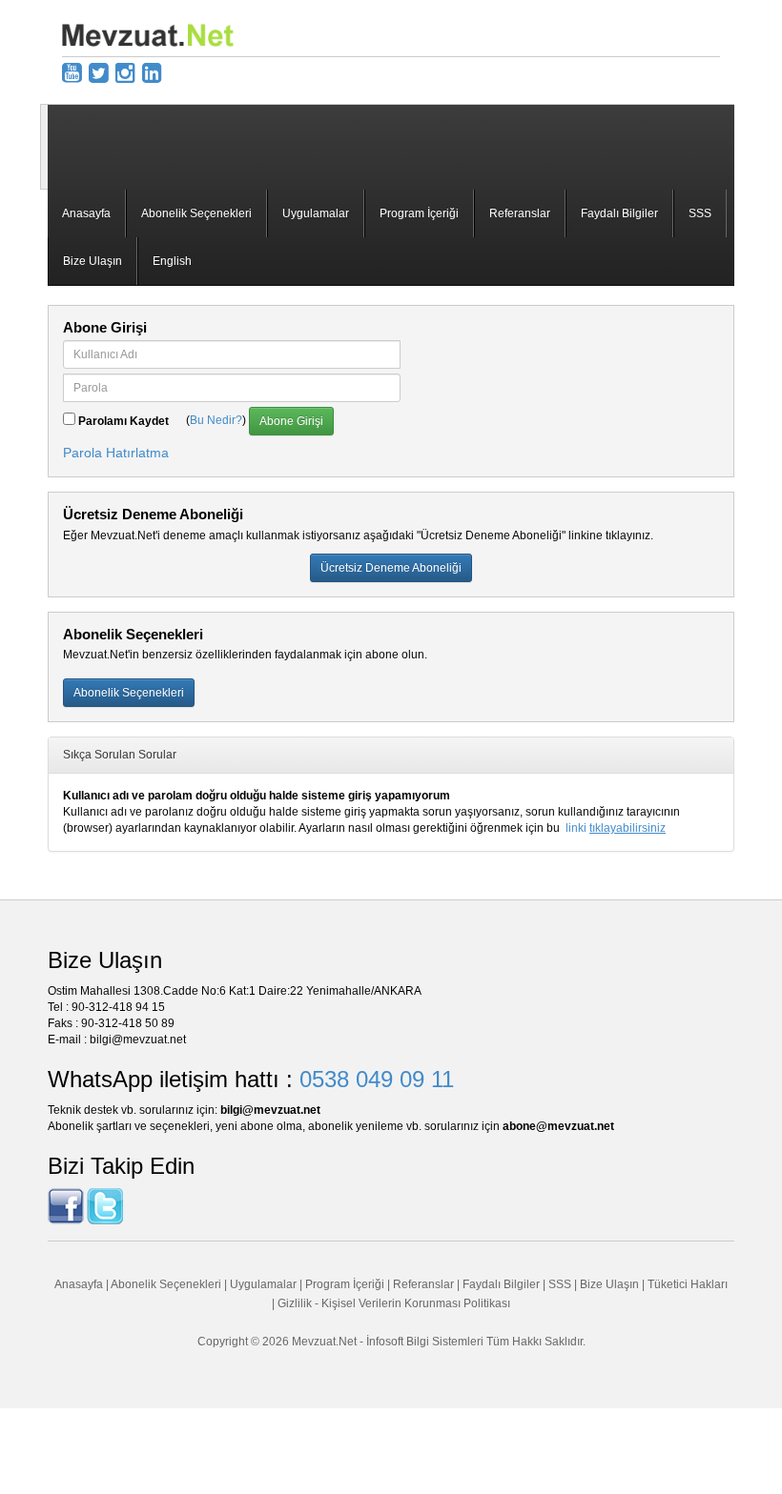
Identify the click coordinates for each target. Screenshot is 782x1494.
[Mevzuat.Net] (148, 34)
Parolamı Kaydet (123, 421)
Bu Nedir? (216, 421)
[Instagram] (125, 73)
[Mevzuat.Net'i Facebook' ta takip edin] (66, 1205)
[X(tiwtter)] (99, 73)
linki (616, 828)
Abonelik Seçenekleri (196, 213)
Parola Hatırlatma (116, 452)
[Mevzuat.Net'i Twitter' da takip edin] (105, 1205)
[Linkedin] (152, 73)
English (172, 261)
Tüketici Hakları (688, 1284)
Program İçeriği (419, 213)
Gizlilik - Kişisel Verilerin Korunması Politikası (394, 1303)
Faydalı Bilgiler (619, 213)
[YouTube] (72, 73)
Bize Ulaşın (92, 261)
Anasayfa (86, 213)
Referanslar (519, 213)
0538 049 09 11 (376, 1079)
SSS (700, 213)
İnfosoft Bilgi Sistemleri (425, 1341)
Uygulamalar (315, 213)
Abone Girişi (291, 421)
